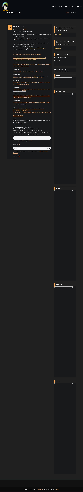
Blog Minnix (78, 6)
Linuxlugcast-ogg (62, 44)
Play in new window (21, 141)
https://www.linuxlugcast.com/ (22, 39)
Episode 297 (58, 35)
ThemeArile (56, 489)
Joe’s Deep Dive (68, 6)
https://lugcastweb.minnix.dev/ (61, 71)
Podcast (54, 6)
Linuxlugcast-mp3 (62, 31)
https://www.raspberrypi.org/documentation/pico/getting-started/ (28, 71)
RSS (19, 144)
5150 (60, 6)
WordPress (40, 489)
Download (29, 141)
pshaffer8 (16, 29)
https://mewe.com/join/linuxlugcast (37, 48)
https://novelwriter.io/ (18, 124)
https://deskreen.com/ (18, 115)
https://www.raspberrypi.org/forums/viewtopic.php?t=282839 (27, 54)
